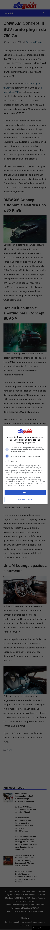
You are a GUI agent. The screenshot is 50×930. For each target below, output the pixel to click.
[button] (25, 461)
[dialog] (25, 465)
